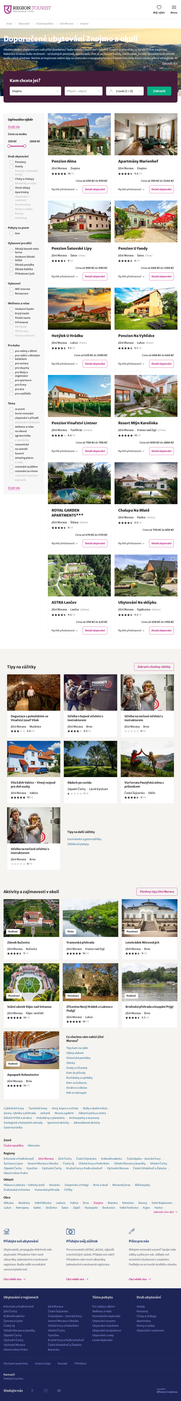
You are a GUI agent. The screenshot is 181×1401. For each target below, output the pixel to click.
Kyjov (146, 1207)
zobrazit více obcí (164, 1212)
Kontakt (62, 1363)
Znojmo (84, 23)
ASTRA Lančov (64, 602)
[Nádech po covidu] (90, 759)
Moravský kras (121, 1185)
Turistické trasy (37, 1108)
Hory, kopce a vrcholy (65, 1108)
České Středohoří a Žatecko (150, 1168)
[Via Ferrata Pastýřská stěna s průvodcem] (147, 759)
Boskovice (108, 1207)
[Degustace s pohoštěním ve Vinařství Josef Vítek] (33, 692)
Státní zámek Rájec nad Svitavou (29, 1006)
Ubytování (24, 23)
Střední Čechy (158, 1163)
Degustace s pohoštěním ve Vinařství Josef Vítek (29, 718)
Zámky (70, 1063)
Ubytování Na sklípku (137, 602)
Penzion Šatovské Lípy (72, 248)
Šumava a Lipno (13, 1163)
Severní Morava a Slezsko (43, 1163)
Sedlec (37, 1207)
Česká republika (44, 23)
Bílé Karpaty (142, 1185)
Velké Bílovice (42, 1203)
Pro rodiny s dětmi (103, 1306)
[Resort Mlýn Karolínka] (146, 396)
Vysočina (31, 1168)
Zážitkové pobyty (78, 844)
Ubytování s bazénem (105, 1325)
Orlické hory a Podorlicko (94, 1163)
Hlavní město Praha (16, 1173)
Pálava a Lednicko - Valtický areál (24, 1185)
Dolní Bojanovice (162, 1203)
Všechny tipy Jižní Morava (157, 891)
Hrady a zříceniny (76, 1068)
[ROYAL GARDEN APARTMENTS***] (79, 483)
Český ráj (68, 1163)
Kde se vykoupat (76, 1092)
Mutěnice (24, 1203)
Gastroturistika (13, 1127)
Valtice (74, 1203)
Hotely (141, 1306)
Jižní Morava (66, 23)
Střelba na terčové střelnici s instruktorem (143, 718)
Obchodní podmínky (16, 1363)
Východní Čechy (52, 1168)
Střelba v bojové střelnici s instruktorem (85, 718)
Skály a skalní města (95, 1108)
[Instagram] (45, 1390)
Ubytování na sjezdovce (106, 1330)
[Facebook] (32, 1390)
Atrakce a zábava (76, 1087)
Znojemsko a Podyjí (77, 1185)
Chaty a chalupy (146, 1316)
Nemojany (22, 1207)
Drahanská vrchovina (17, 1189)
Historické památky (78, 1058)
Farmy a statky (146, 1325)
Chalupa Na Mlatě (134, 510)
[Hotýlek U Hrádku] (79, 309)
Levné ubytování (102, 1340)
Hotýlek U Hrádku (67, 335)
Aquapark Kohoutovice (23, 1074)
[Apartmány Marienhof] (146, 134)
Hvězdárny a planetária (50, 1118)
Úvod (9, 23)
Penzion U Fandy (133, 248)
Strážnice (51, 1207)
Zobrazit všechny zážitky (154, 666)
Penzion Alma (64, 161)
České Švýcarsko (86, 1158)
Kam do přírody (75, 1072)
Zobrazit (159, 91)
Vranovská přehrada (80, 942)
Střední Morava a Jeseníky (129, 1163)
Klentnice (128, 1203)
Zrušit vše (14, 126)
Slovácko (54, 1185)
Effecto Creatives (167, 1390)
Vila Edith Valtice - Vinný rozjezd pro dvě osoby (33, 784)
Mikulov (9, 1203)
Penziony (142, 1311)
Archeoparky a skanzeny (84, 1118)
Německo (34, 1145)
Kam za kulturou (76, 1082)
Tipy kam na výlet (77, 1048)
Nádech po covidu (80, 782)
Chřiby (68, 1189)
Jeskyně (45, 1113)
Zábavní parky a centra (92, 1113)
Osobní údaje (43, 1363)
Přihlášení (80, 1363)
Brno (86, 1203)
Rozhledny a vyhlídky (79, 1077)
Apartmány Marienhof (138, 161)
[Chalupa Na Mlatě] (146, 483)
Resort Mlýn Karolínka (138, 423)
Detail (95, 189)
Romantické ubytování (106, 1316)
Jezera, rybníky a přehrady (20, 1113)
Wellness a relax (102, 1311)
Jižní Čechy (65, 1158)
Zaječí (76, 1207)
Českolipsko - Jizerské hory (143, 1158)
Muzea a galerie (64, 1113)
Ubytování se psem (104, 1321)
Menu (174, 12)
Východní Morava (118, 1168)
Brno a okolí (100, 1185)
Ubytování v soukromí (150, 1330)
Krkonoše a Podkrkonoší (19, 1158)
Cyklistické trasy (14, 1108)
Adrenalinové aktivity (87, 1122)
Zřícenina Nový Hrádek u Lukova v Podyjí (89, 1008)
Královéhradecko (111, 1158)
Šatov (65, 1207)
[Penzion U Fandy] (146, 222)
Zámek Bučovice (18, 942)
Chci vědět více (13, 1279)
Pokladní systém (13, 1378)
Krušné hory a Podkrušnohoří (84, 1168)
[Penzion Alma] (79, 134)
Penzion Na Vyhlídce (136, 335)
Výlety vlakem (75, 1053)
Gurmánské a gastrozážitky (84, 839)
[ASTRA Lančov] (79, 576)
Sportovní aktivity (58, 1122)
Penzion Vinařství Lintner (74, 423)
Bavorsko (54, 1349)
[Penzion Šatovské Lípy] (79, 222)
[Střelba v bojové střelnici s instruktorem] (90, 692)
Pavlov (158, 1207)
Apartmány (144, 1321)
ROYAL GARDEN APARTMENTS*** (67, 512)
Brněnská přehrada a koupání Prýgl (149, 1006)
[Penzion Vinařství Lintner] (79, 396)
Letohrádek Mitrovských (142, 942)
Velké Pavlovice (128, 1207)
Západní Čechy (13, 1168)
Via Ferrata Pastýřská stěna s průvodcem (144, 784)
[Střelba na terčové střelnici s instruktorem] (147, 692)
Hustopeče (91, 1207)
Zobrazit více (169, 63)
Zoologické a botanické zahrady (23, 1122)
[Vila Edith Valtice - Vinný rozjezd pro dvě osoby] (33, 759)
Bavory (142, 1203)
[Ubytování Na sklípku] (146, 576)
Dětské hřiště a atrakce (18, 1118)
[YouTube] (59, 1390)
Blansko (113, 1203)
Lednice (60, 1203)
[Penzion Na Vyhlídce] (146, 309)
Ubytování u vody (103, 1335)
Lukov (7, 1207)
